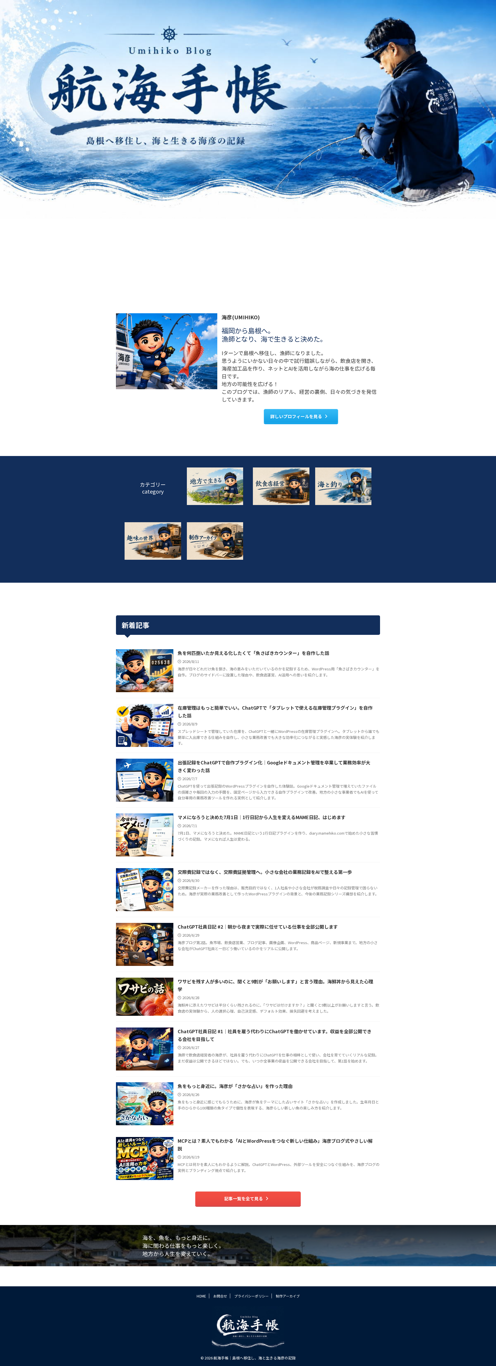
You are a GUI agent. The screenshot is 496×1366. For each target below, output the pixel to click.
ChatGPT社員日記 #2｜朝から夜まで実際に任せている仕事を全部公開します (258, 926)
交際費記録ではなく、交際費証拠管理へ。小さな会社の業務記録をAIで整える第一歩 (265, 871)
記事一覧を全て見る (243, 1198)
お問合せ (220, 1295)
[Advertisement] (248, 262)
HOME (201, 1295)
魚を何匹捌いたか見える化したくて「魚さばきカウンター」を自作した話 (253, 652)
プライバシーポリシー (251, 1295)
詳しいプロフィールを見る (296, 416)
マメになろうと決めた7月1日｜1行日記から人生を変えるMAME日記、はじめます (262, 817)
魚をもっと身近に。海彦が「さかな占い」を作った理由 (235, 1086)
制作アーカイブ (288, 1295)
